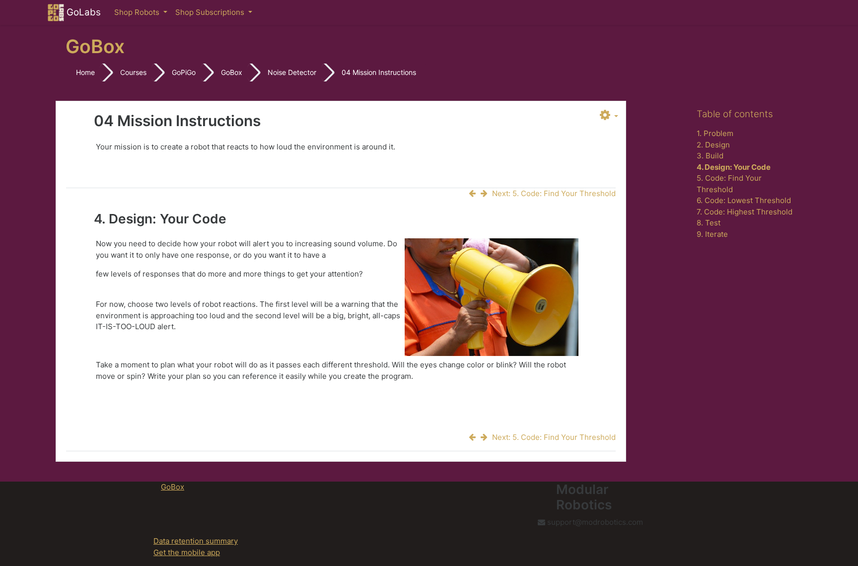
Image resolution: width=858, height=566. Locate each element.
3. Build (710, 155)
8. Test (708, 222)
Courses (133, 72)
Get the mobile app (186, 552)
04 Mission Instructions (379, 72)
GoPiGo (184, 72)
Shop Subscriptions (210, 12)
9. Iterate (712, 234)
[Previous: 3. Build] (474, 193)
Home (85, 72)
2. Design (713, 144)
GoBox (231, 72)
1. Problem (715, 133)
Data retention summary (195, 541)
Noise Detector (292, 72)
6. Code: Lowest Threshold (744, 200)
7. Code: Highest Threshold (744, 211)
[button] (609, 116)
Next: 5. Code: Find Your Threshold (554, 193)
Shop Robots (137, 12)
